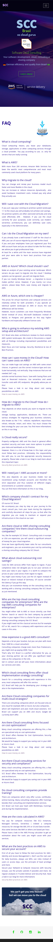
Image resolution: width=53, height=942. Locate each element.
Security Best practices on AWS (14, 465)
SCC (5, 5)
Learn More (26, 73)
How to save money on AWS (13, 394)
